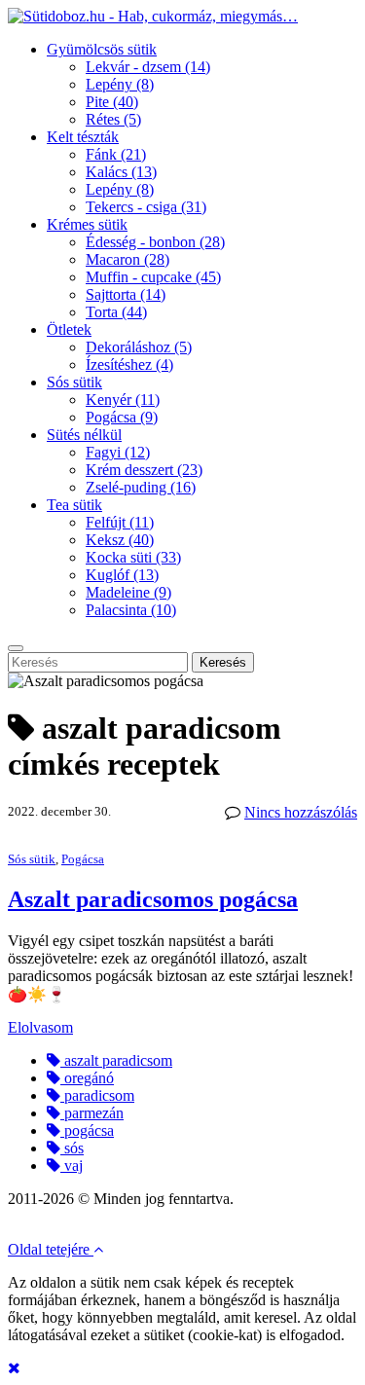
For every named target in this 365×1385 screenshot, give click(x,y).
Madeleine (128, 592)
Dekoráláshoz (139, 347)
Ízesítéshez (129, 364)
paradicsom (97, 1095)
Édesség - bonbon (155, 242)
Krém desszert (144, 469)
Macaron (127, 259)
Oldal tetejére (50, 1249)
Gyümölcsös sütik (102, 49)
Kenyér (123, 399)
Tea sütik (74, 504)
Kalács (121, 172)
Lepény (120, 84)
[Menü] (15, 648)
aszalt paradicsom (116, 1060)
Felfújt (120, 522)
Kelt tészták (83, 136)
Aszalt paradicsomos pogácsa (153, 899)
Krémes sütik (87, 224)
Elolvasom (40, 1027)
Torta (116, 312)
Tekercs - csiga (146, 207)
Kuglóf (122, 574)
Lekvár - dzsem (148, 66)
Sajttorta (125, 294)
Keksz (120, 539)
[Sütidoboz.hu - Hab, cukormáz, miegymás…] (153, 16)
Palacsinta (131, 609)
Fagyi (118, 452)
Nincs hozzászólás (300, 812)
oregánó (87, 1078)
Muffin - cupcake (153, 277)
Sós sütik (74, 382)
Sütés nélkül (84, 434)
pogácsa (87, 1130)
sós (72, 1148)
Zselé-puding (141, 487)
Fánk (116, 154)
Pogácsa (122, 417)
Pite (112, 101)
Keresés (223, 662)
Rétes (113, 119)
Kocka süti (133, 557)
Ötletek (69, 329)
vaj (71, 1165)
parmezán (92, 1113)
